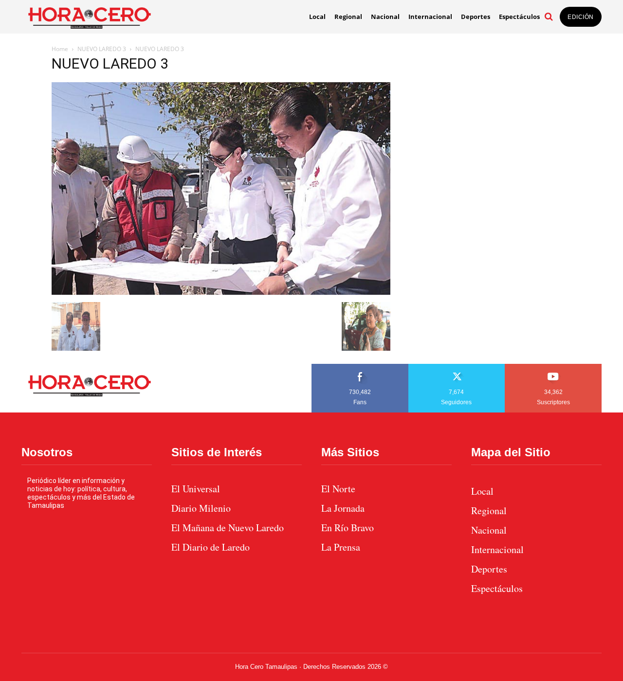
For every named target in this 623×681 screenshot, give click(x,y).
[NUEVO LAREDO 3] (221, 292)
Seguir (457, 367)
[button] (548, 16)
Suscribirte (553, 367)
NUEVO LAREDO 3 (101, 49)
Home (60, 49)
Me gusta (360, 367)
